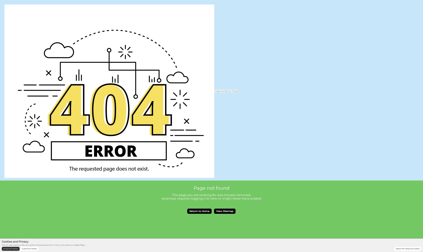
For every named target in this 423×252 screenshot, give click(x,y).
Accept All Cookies (10, 249)
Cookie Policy (79, 245)
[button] (199, 211)
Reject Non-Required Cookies (408, 249)
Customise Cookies (29, 249)
